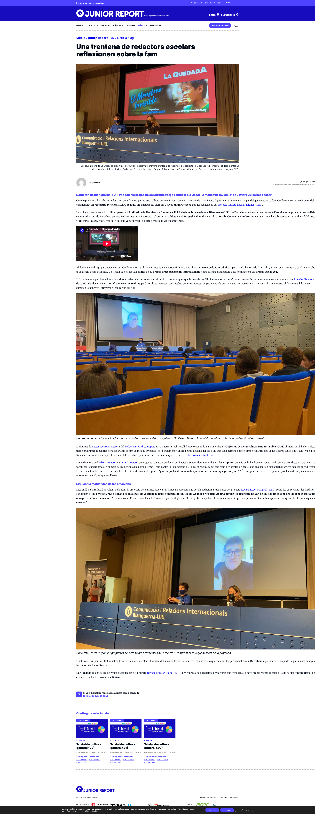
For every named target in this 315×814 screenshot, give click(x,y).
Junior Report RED (101, 38)
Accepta (212, 810)
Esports (114, 740)
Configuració (244, 810)
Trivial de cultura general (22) (88, 746)
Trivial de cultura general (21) (122, 746)
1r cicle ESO (82, 760)
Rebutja (227, 810)
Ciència (148, 740)
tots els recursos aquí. (96, 695)
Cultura (80, 740)
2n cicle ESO (95, 760)
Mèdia (80, 38)
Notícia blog (125, 38)
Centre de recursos (220, 25)
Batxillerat (82, 762)
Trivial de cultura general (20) (156, 746)
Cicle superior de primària (89, 757)
